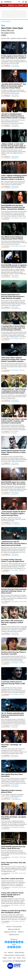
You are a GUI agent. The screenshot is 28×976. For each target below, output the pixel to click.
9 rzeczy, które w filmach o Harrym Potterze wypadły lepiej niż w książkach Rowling (14, 899)
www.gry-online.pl (5, 21)
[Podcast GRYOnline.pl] (17, 942)
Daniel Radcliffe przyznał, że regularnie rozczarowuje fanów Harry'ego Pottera (14, 264)
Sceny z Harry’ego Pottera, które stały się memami (14, 868)
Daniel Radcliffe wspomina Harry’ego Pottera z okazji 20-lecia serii (14, 845)
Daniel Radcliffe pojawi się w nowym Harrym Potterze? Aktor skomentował (14, 481)
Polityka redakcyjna (19, 952)
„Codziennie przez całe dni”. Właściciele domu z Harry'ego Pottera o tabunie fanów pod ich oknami (14, 541)
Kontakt (19, 958)
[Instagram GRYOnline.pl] (8, 942)
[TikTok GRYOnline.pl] (14, 942)
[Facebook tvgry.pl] (19, 947)
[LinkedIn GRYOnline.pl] (19, 942)
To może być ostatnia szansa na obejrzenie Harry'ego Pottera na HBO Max (14, 681)
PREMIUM (4, 5)
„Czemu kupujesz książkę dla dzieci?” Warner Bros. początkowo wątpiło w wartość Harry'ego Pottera (14, 511)
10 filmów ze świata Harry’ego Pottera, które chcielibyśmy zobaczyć (14, 916)
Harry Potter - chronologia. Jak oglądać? (14, 743)
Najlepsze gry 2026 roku (14, 929)
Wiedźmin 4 (21, 932)
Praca (14, 958)
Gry (16, 5)
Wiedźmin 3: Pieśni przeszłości (14, 926)
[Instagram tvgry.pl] (14, 947)
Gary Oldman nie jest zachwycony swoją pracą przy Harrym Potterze (14, 235)
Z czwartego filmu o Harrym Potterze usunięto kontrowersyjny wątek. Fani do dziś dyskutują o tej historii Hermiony (14, 326)
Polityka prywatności (9, 955)
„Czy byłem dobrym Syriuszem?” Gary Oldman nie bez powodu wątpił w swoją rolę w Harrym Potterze (14, 83)
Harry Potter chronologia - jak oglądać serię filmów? (14, 816)
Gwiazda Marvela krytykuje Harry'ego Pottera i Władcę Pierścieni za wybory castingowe (14, 450)
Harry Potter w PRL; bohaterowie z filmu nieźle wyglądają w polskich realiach (14, 620)
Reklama (5, 958)
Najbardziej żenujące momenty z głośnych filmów (14, 794)
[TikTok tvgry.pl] (11, 947)
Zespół (10, 958)
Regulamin (10, 952)
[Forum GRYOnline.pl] (22, 942)
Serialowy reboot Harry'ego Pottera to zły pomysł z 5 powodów (14, 651)
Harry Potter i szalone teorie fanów (14, 883)
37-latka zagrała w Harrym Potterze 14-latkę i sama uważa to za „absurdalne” (14, 54)
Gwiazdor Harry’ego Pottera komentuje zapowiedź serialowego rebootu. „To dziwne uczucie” (14, 589)
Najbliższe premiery (14, 934)
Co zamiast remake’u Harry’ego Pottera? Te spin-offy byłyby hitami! (14, 565)
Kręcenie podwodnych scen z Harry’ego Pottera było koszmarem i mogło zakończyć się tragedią (14, 294)
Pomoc (23, 958)
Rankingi (20, 5)
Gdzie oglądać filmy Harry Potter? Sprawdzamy (14, 773)
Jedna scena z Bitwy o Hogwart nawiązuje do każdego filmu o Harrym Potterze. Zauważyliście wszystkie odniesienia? (14, 357)
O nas (5, 952)
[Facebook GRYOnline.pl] (6, 942)
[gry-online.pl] (7, 2)
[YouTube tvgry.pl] (8, 947)
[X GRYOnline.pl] (11, 942)
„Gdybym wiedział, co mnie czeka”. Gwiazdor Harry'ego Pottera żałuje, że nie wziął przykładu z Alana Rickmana (14, 144)
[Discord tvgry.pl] (17, 947)
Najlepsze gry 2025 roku (10, 932)
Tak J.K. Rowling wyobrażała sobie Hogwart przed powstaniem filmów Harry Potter (14, 713)
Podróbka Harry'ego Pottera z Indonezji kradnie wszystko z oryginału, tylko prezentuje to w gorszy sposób (14, 419)
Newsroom (11, 5)
